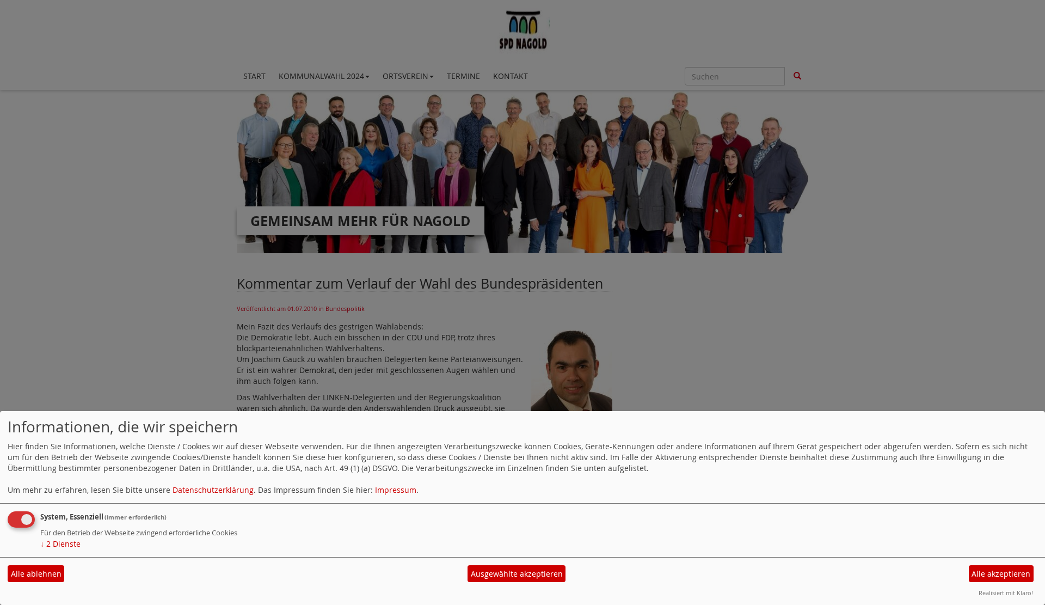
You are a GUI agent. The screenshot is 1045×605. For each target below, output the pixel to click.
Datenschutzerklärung (213, 490)
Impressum (395, 490)
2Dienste (60, 544)
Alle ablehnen (36, 574)
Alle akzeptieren (1001, 574)
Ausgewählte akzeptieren (517, 574)
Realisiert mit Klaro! (1006, 593)
